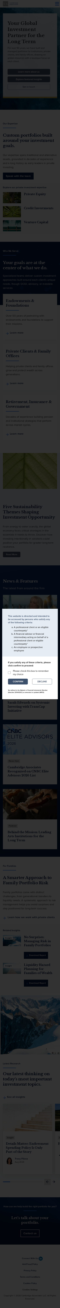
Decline (42, 681)
